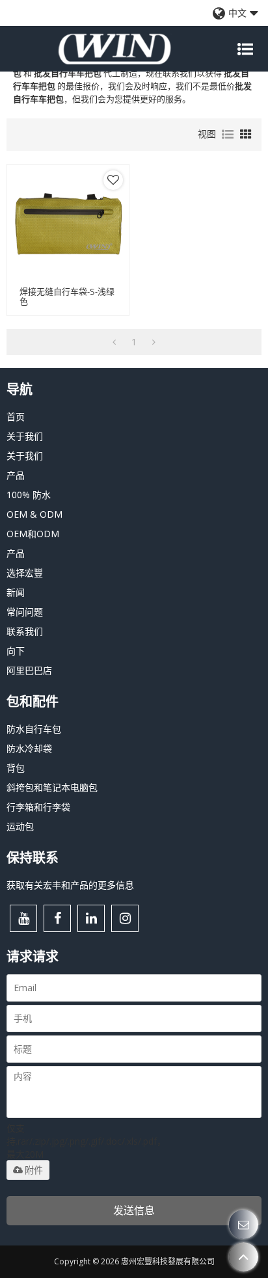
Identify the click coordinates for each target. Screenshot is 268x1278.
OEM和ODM (33, 533)
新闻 (16, 592)
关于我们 (25, 436)
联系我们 (25, 631)
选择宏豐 (25, 572)
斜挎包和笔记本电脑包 (52, 787)
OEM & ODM (34, 514)
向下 (16, 651)
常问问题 (25, 612)
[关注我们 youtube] (23, 918)
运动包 (20, 826)
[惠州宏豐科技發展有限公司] (114, 49)
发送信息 (134, 1210)
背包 (16, 768)
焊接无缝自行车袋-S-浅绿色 (67, 296)
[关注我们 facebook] (57, 918)
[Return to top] (243, 1256)
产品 (16, 475)
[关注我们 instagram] (125, 918)
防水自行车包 (34, 729)
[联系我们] (243, 1224)
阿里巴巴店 (29, 670)
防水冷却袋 (29, 748)
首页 (16, 416)
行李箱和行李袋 (38, 807)
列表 (228, 134)
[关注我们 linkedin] (91, 918)
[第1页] (114, 342)
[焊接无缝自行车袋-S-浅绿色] (68, 225)
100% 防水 (29, 494)
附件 (34, 1170)
